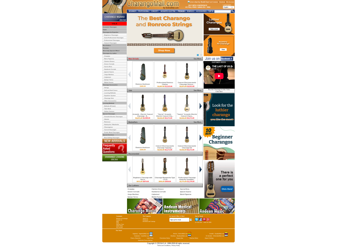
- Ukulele (106, 119)
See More (197, 59)
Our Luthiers (133, 185)
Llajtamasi (155, 194)
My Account (230, 2)
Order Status (119, 225)
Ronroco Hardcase (143, 84)
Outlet (104, 29)
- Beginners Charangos (110, 35)
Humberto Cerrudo (159, 192)
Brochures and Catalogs (149, 221)
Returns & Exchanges (122, 218)
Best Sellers (106, 45)
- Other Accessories (109, 101)
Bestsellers (132, 122)
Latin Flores (150, 238)
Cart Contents (213, 2)
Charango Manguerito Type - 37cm (165, 178)
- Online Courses (108, 111)
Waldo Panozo (157, 197)
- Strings (106, 87)
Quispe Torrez (133, 197)
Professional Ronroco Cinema (165, 83)
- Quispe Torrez (108, 79)
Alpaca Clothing (209, 238)
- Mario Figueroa (108, 58)
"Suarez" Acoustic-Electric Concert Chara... (187, 115)
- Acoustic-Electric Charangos (113, 116)
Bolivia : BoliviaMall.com (180, 233)
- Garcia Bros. (107, 66)
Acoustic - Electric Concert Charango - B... (143, 115)
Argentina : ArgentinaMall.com (141, 233)
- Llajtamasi (107, 77)
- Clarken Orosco (108, 61)
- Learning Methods (109, 93)
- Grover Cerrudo (108, 64)
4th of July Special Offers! (111, 50)
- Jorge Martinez (108, 74)
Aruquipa (131, 189)
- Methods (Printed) (109, 106)
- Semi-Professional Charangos (113, 37)
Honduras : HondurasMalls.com (179, 236)
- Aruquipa (106, 56)
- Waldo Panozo (108, 82)
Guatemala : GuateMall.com (141, 236)
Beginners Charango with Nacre (142, 178)
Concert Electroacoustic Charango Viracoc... (187, 83)
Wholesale (145, 220)
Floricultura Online (165, 238)
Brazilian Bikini (194, 238)
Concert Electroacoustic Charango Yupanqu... (165, 147)
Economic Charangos (109, 27)
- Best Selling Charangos (111, 137)
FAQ (117, 223)
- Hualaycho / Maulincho (111, 124)
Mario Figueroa (185, 194)
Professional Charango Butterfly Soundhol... (187, 178)
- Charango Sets (108, 98)
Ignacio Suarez (185, 192)
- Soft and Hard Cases (110, 90)
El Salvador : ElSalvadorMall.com (215, 236)
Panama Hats (179, 238)
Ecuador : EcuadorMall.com (217, 233)
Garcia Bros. (185, 189)
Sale (130, 90)
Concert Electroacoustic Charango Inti (187, 147)
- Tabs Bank (107, 108)
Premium (105, 48)
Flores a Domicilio (136, 238)
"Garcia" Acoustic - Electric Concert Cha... (164, 115)
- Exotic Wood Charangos (111, 132)
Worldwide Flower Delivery (145, 240)
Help (117, 221)
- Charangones (108, 127)
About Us (145, 218)
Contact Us (119, 220)
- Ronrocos (106, 122)
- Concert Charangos (110, 43)
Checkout (222, 2)
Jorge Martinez (133, 194)
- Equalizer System (109, 95)
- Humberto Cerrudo (109, 69)
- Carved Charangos (109, 129)
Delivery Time (120, 224)
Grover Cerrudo (133, 192)
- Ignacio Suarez (108, 72)
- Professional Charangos (111, 40)
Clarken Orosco (157, 189)
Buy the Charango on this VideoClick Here (219, 90)
